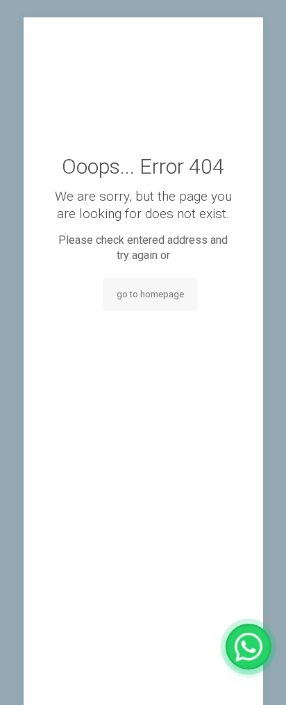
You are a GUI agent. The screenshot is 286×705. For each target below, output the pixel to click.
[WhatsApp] (248, 647)
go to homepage (150, 294)
